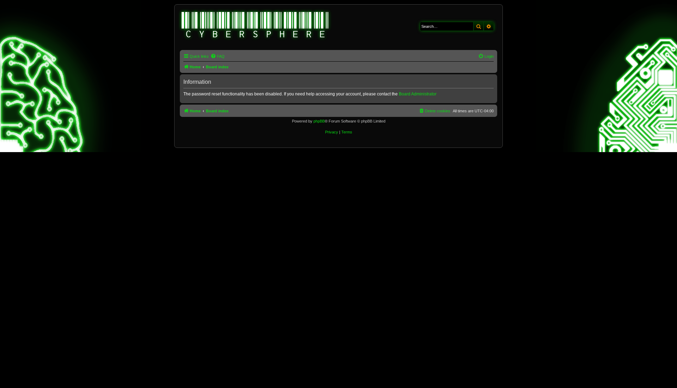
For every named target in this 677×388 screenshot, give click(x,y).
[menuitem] (218, 56)
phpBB (319, 121)
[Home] (255, 26)
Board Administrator (418, 94)
